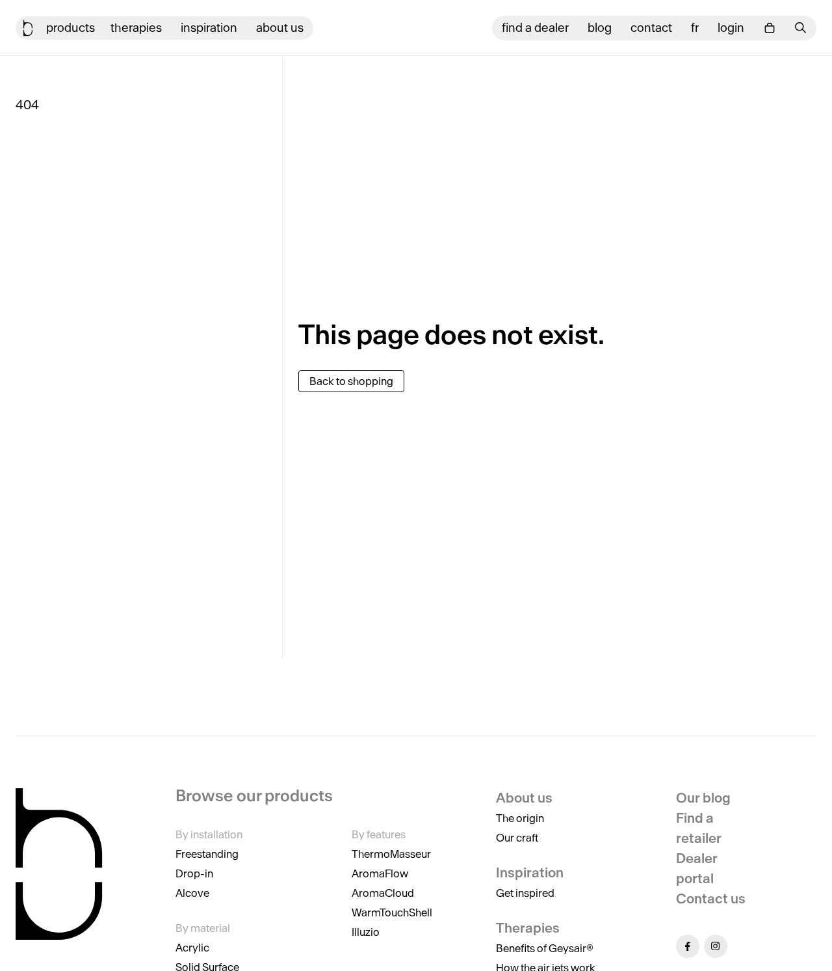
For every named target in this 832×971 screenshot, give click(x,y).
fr (695, 27)
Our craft (517, 837)
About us (280, 27)
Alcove (192, 892)
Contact (651, 27)
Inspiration (209, 27)
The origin (520, 818)
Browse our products (254, 796)
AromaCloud (383, 892)
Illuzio (366, 931)
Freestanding (207, 853)
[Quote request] (769, 28)
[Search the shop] (800, 27)
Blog (600, 27)
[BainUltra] (28, 28)
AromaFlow (380, 873)
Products (70, 27)
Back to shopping (351, 381)
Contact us (711, 898)
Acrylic (192, 947)
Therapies (136, 27)
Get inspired (525, 892)
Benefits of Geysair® (544, 948)
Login (731, 27)
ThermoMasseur (391, 853)
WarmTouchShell (392, 912)
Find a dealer (535, 27)
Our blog (703, 798)
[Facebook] (687, 946)
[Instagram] (715, 946)
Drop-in (194, 873)
